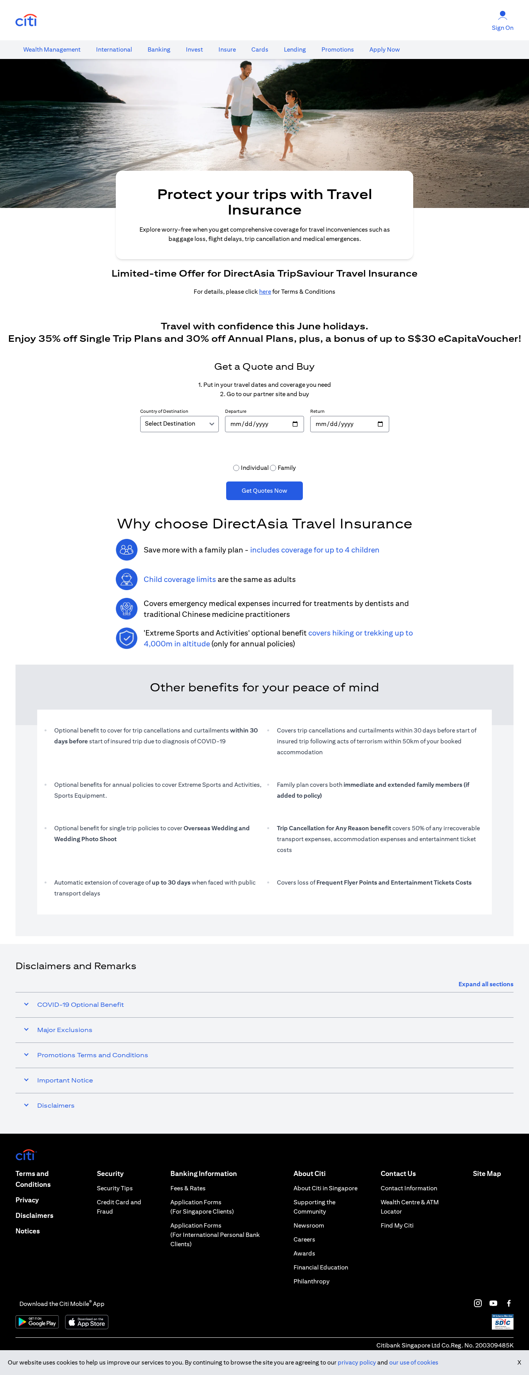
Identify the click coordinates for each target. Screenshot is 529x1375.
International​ (114, 49)
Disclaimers (34, 1215)
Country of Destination (164, 411)
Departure (235, 411)
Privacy (27, 1200)
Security (110, 1173)
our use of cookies (413, 1362)
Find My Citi (397, 1225)
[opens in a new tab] (26, 20)
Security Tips (115, 1188)
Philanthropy (312, 1281)
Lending (295, 49)
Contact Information (409, 1188)
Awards (304, 1253)
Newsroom (309, 1225)
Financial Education (321, 1267)
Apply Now (384, 49)
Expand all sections (486, 984)
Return (317, 411)
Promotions (337, 49)
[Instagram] (478, 1303)
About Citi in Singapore (325, 1188)
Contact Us (398, 1173)
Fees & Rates (188, 1188)
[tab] (51, 49)
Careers (304, 1239)
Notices (27, 1231)
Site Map (487, 1173)
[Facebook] (509, 1303)
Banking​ (159, 49)
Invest (194, 49)
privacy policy (357, 1362)
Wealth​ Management (52, 49)
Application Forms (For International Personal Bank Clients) (215, 1235)
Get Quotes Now (264, 490)
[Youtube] (493, 1303)
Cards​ (259, 49)
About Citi (310, 1173)
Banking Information (203, 1173)
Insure (227, 49)
